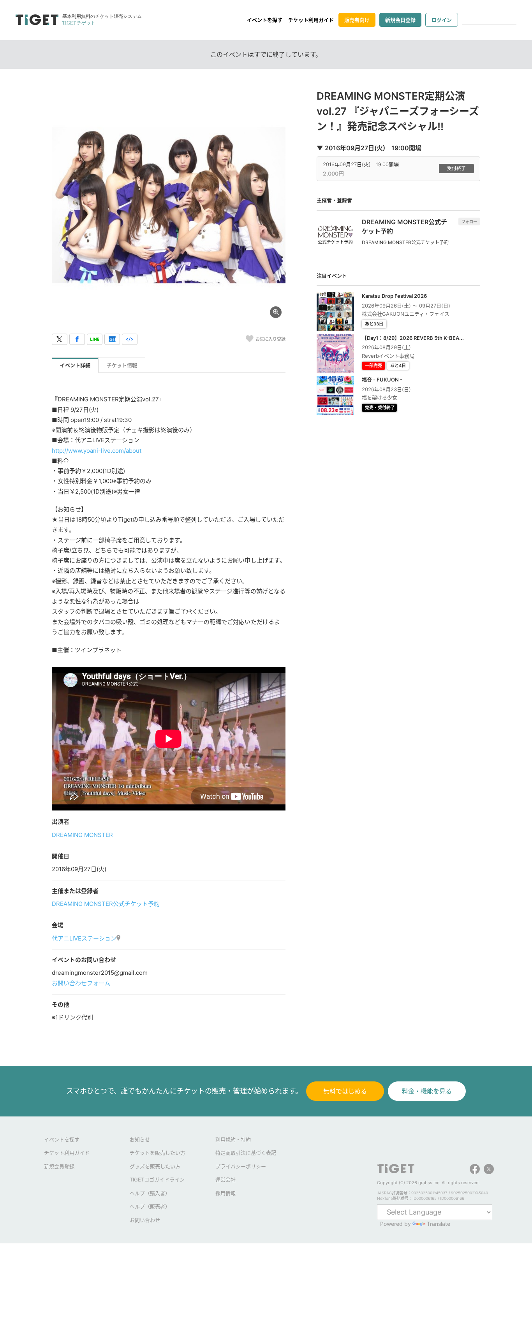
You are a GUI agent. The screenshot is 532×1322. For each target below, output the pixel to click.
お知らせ (140, 1139)
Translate (438, 1223)
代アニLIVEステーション (84, 938)
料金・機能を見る (427, 1091)
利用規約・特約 (233, 1139)
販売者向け (357, 20)
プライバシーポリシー (240, 1166)
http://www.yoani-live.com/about (96, 450)
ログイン (442, 20)
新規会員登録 (400, 20)
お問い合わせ (145, 1220)
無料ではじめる (345, 1091)
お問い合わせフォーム (81, 983)
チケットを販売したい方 (157, 1153)
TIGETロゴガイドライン (157, 1179)
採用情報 (225, 1193)
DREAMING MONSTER (82, 835)
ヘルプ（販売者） (150, 1206)
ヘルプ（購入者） (150, 1193)
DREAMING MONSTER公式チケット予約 (106, 903)
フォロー (469, 221)
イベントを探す (264, 20)
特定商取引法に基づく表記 (245, 1153)
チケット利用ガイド (311, 20)
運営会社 (225, 1179)
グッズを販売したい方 (155, 1166)
